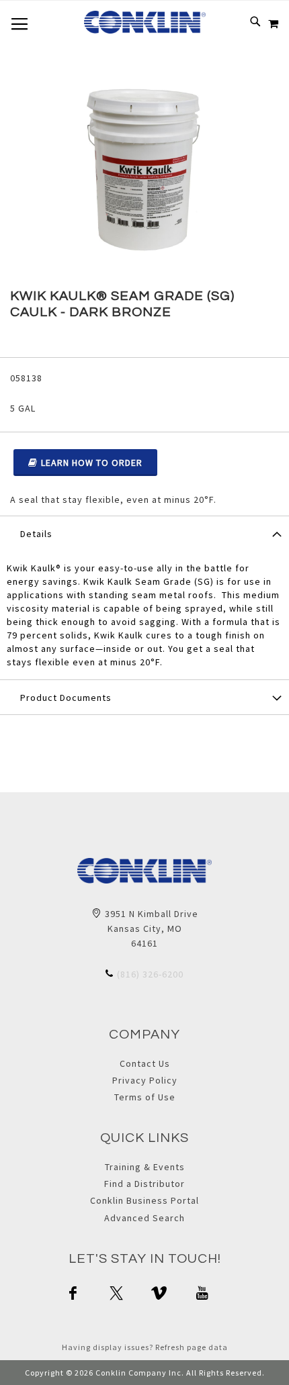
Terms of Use (144, 1097)
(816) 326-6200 (150, 974)
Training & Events (145, 1167)
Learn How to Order (91, 463)
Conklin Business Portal (144, 1200)
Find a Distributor (144, 1184)
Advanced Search (144, 1218)
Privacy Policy (144, 1080)
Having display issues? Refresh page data (145, 1347)
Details (36, 534)
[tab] (144, 533)
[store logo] (145, 22)
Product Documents (66, 697)
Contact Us (145, 1063)
